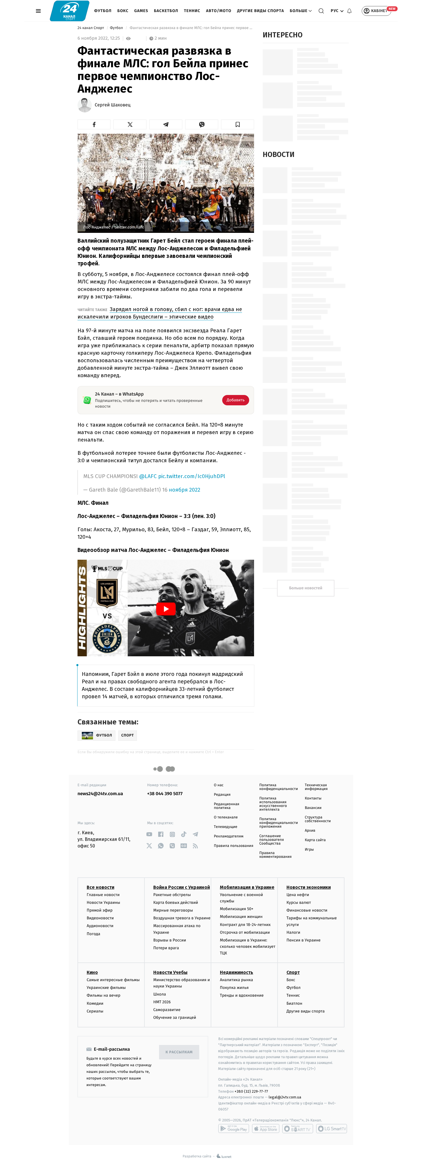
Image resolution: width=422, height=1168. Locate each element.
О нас (218, 785)
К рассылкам (179, 1052)
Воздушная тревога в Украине (181, 918)
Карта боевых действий (175, 902)
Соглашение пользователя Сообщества (271, 839)
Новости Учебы (170, 972)
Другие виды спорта (260, 10)
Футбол (103, 10)
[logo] (69, 11)
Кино (92, 972)
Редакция (222, 795)
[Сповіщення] (349, 11)
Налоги (293, 932)
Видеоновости (100, 918)
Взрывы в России (169, 940)
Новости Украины (103, 902)
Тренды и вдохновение (242, 995)
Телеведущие (225, 827)
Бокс (123, 10)
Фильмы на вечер (103, 995)
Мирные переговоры (173, 910)
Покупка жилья (234, 987)
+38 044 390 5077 (165, 794)
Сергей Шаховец (112, 105)
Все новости (100, 887)
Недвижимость (236, 972)
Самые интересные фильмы (113, 979)
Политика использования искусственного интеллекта (273, 804)
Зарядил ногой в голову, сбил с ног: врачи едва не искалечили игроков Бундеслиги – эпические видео (160, 313)
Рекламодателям (228, 836)
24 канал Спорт (91, 28)
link (149, 834)
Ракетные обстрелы (172, 894)
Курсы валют (299, 902)
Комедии (95, 1003)
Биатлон (294, 1003)
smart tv (297, 1129)
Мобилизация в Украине (247, 887)
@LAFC (148, 476)
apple (265, 1129)
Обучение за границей (174, 1017)
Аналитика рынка (236, 979)
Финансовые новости (307, 910)
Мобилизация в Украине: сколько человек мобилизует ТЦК (247, 947)
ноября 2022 (184, 490)
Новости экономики (309, 887)
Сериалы (95, 1011)
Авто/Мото (218, 10)
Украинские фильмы (106, 987)
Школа (159, 994)
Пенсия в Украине (304, 940)
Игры (309, 849)
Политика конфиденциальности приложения (278, 822)
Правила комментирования (275, 855)
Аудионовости (100, 925)
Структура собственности (318, 819)
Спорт (293, 972)
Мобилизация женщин (241, 916)
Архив (310, 831)
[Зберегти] (237, 124)
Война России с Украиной (181, 887)
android (233, 1129)
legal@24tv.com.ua (285, 1097)
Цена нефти (298, 894)
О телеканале (226, 817)
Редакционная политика (226, 806)
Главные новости (103, 894)
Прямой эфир (100, 910)
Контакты (313, 798)
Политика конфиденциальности (278, 787)
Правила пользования (233, 846)
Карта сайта (315, 840)
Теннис (192, 10)
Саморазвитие (167, 1009)
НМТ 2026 (162, 1002)
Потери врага (166, 947)
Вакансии (313, 808)
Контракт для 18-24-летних (245, 924)
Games (141, 10)
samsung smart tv (331, 1129)
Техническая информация (316, 787)
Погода (93, 933)
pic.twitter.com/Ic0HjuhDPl (191, 476)
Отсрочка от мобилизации (245, 932)
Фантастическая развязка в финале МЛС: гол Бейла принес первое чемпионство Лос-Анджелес (191, 28)
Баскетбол (166, 10)
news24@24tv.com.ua (100, 794)
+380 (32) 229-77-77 (251, 1091)
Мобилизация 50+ (236, 908)
